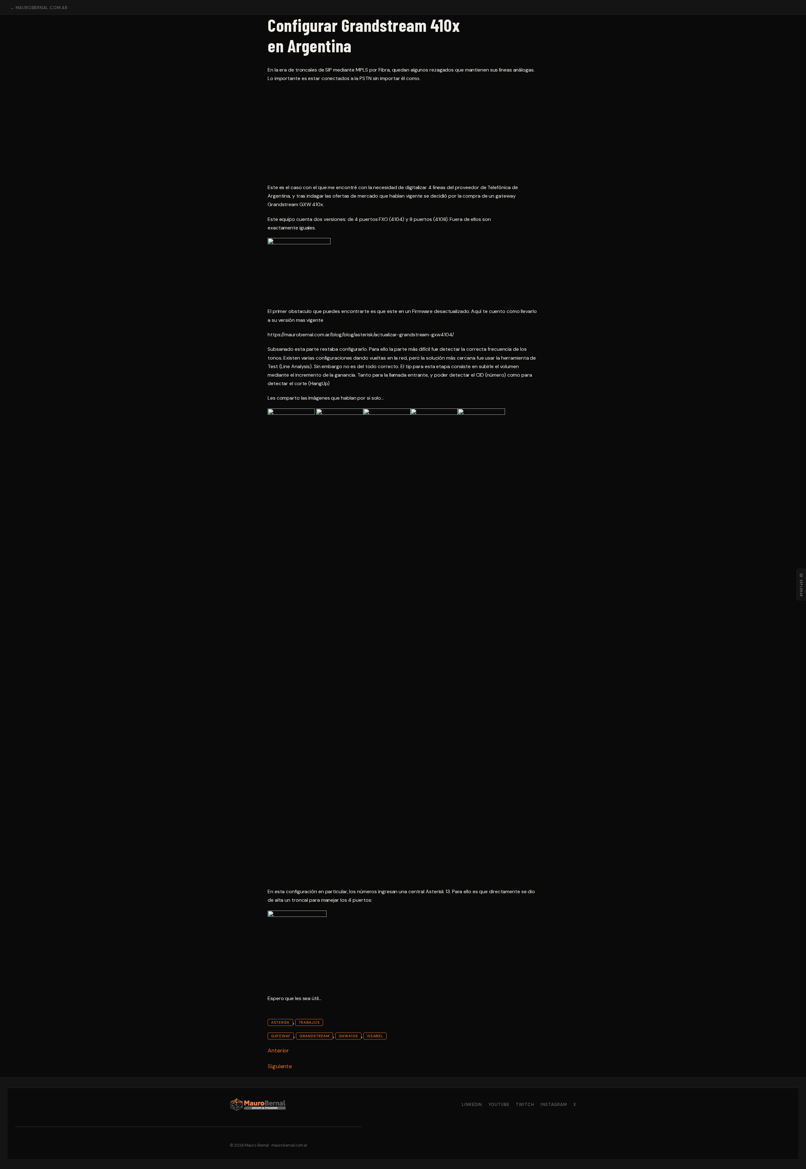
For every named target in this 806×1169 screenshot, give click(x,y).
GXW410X (348, 1036)
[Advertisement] (403, 133)
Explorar (801, 584)
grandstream (314, 1036)
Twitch (525, 1104)
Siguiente (280, 1066)
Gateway (280, 1036)
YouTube (498, 1104)
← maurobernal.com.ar (39, 7)
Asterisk (280, 1022)
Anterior (278, 1050)
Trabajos (309, 1022)
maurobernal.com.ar (289, 1145)
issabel (375, 1036)
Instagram (554, 1104)
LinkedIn (472, 1104)
